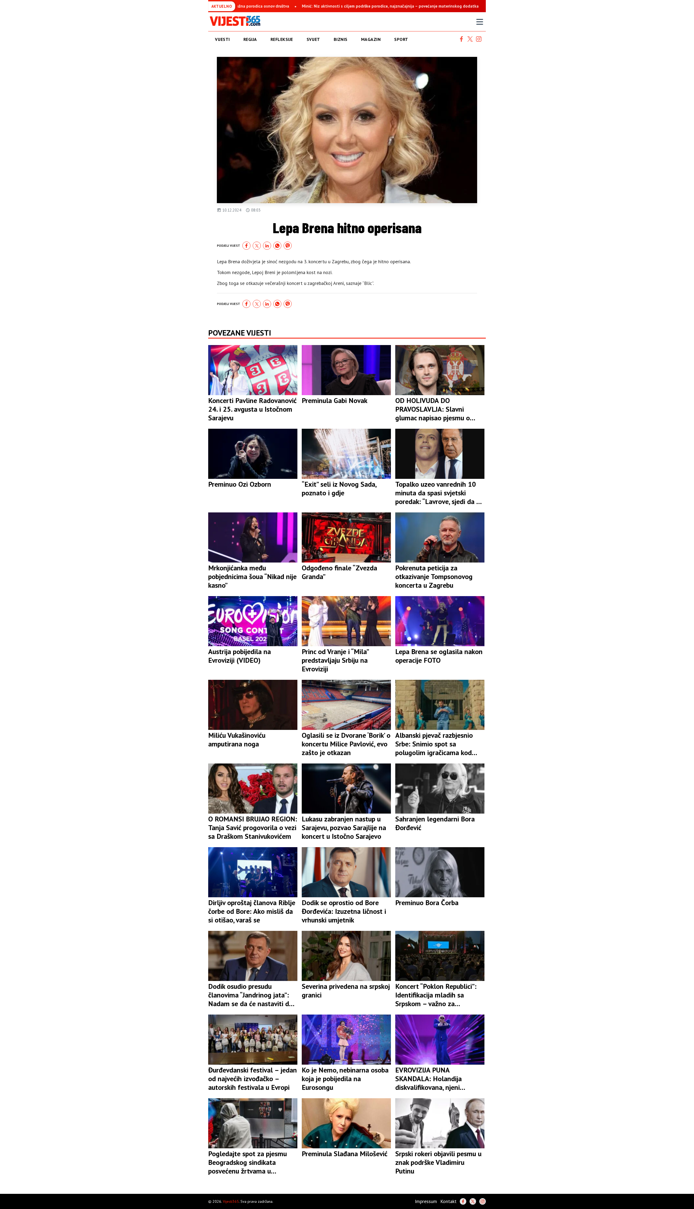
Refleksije (282, 39)
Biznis (341, 39)
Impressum (426, 1201)
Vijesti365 (231, 1201)
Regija (250, 39)
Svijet (313, 39)
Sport (401, 39)
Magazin (371, 39)
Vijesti (222, 39)
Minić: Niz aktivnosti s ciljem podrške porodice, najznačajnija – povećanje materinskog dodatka (360, 6)
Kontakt (448, 1201)
